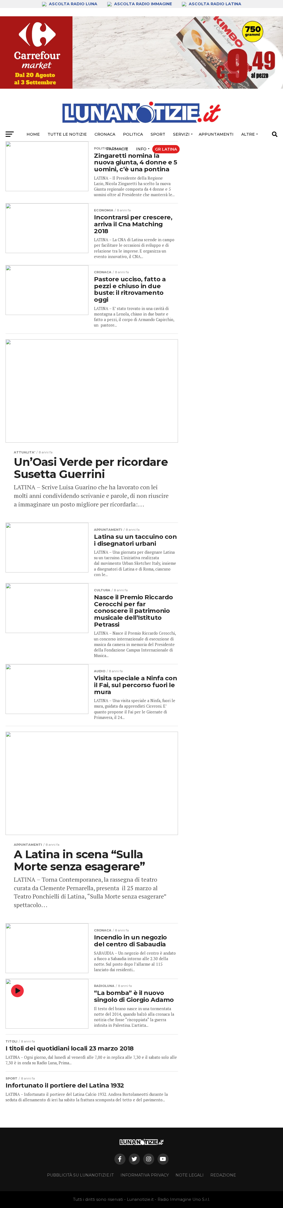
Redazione (223, 1175)
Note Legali (189, 1175)
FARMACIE (117, 148)
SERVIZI (181, 134)
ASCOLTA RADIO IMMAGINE (143, 3)
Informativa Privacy (144, 1175)
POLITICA (133, 134)
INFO (141, 148)
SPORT (158, 134)
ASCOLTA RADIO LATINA (214, 3)
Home (33, 134)
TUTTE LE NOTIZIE (67, 134)
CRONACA (105, 134)
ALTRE (248, 134)
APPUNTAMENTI (216, 134)
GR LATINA (166, 149)
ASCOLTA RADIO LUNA (73, 3)
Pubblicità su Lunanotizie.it (80, 1175)
